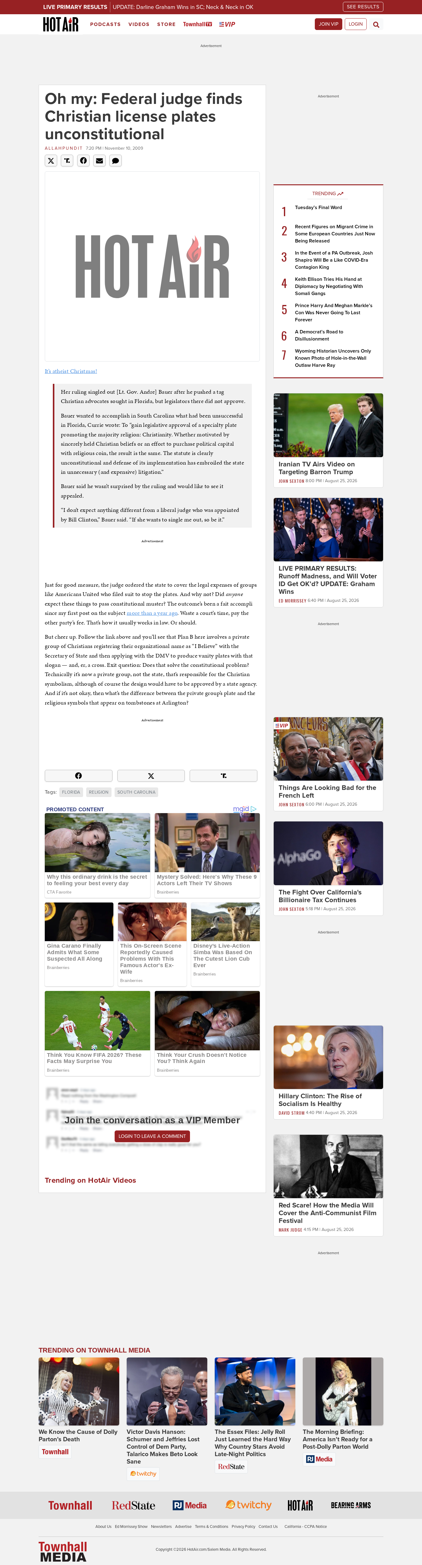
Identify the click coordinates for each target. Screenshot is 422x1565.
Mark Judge (290, 1230)
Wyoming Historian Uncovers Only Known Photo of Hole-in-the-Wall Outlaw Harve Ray (333, 358)
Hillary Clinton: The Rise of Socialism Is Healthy (320, 1100)
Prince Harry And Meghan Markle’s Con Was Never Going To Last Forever (334, 312)
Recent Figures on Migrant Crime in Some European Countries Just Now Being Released (335, 234)
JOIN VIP (328, 24)
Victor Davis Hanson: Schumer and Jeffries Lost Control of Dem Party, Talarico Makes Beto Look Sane (163, 1446)
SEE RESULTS (363, 7)
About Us (103, 1526)
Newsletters (161, 1526)
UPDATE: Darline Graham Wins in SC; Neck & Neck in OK (183, 7)
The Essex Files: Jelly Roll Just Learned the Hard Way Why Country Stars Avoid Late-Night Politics (253, 1443)
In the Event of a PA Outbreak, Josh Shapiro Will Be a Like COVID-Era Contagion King (334, 260)
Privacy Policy (243, 1526)
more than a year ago (152, 613)
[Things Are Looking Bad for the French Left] (328, 749)
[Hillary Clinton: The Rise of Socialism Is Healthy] (328, 1057)
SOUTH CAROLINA (136, 792)
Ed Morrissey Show (131, 1526)
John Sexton (291, 481)
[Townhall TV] (199, 24)
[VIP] (228, 24)
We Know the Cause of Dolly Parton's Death (78, 1435)
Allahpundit (64, 148)
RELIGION (99, 792)
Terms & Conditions (211, 1526)
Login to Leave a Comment (152, 1136)
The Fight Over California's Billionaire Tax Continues (320, 896)
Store (166, 24)
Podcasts (105, 24)
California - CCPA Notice (306, 1526)
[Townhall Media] (63, 1551)
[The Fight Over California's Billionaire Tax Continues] (328, 853)
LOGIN (356, 24)
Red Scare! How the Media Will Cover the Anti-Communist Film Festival (328, 1213)
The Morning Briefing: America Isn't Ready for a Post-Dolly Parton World (338, 1439)
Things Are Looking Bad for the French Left (327, 792)
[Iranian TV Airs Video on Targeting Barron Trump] (328, 425)
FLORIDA (71, 792)
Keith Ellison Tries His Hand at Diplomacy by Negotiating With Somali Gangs (329, 286)
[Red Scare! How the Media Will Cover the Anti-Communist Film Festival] (328, 1166)
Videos (139, 24)
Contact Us (268, 1526)
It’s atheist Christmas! (71, 371)
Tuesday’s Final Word (318, 207)
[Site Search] (376, 24)
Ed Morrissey (292, 600)
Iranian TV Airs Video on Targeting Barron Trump (317, 468)
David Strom (292, 1112)
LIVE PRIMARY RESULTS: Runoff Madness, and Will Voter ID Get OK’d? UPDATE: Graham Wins (328, 580)
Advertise (183, 1526)
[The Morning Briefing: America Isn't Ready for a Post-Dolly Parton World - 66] (343, 1391)
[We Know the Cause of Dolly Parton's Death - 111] (79, 1391)
